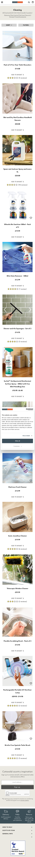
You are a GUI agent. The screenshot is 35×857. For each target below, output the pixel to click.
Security (27, 15)
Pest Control (14, 15)
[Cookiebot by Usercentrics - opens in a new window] (26, 409)
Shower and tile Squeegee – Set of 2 (17, 328)
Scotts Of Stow (8, 830)
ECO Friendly (22, 13)
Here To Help (7, 827)
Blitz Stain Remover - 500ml (17, 276)
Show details (26, 435)
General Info (7, 834)
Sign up (17, 787)
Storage (11, 17)
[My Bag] (33, 2)
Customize (17, 446)
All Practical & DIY (8, 13)
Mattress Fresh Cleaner (17, 487)
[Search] (29, 2)
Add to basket (16, 75)
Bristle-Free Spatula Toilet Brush (17, 745)
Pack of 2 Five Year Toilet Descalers (17, 65)
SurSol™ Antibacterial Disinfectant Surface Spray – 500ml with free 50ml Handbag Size (17, 384)
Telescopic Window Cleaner (17, 588)
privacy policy (25, 800)
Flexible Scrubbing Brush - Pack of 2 (17, 641)
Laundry (29, 13)
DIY (16, 13)
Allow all (17, 441)
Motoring (7, 15)
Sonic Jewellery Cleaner (17, 536)
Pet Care (21, 15)
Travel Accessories (20, 17)
